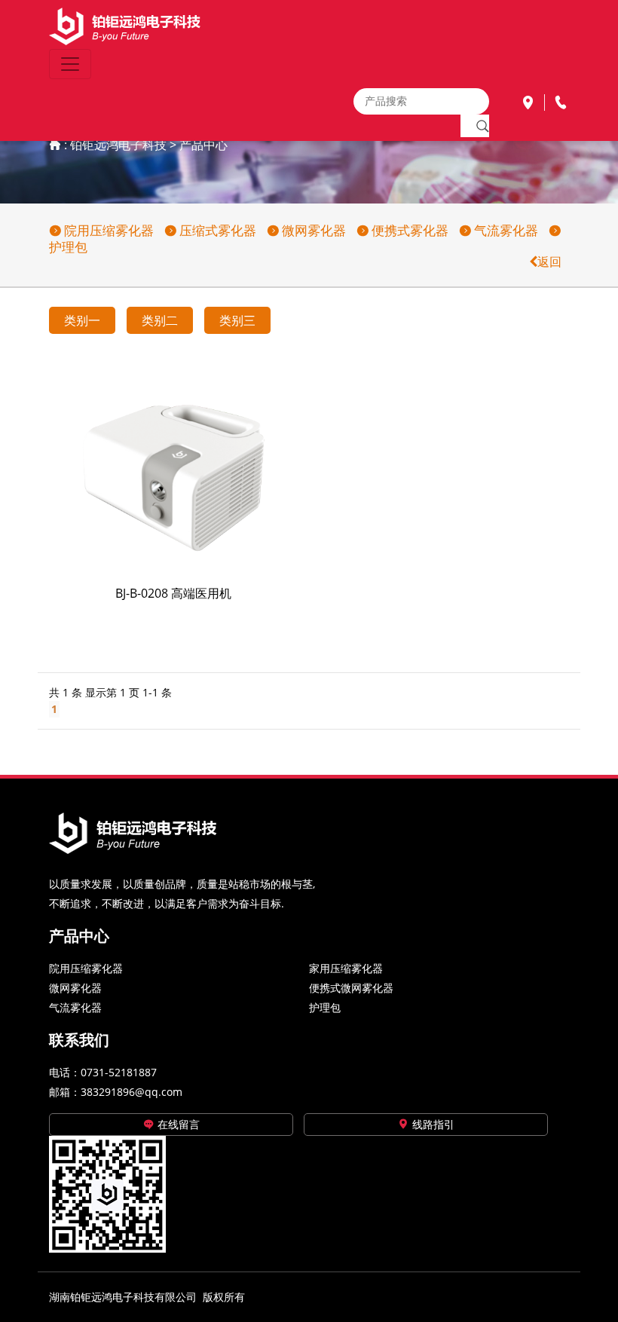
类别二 (160, 320)
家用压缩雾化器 (346, 968)
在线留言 (177, 1124)
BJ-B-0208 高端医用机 (173, 593)
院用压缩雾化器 (107, 230)
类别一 (82, 320)
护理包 (325, 1007)
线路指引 (431, 1124)
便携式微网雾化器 (351, 988)
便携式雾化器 (408, 230)
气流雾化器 (504, 230)
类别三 (237, 320)
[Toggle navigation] (70, 64)
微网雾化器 (312, 230)
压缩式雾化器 (216, 230)
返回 (549, 262)
